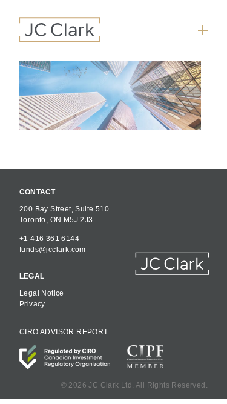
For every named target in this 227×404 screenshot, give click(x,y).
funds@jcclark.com (52, 249)
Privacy (32, 304)
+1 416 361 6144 (49, 238)
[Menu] (202, 30)
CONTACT (37, 192)
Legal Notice (41, 293)
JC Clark (59, 29)
